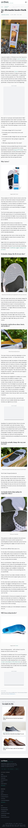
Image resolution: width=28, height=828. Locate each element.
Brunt (2, 781)
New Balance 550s (10, 662)
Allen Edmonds (4, 776)
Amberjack (3, 778)
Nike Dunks (17, 662)
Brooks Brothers (4, 780)
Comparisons (3, 811)
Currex (16, 71)
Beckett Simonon (4, 794)
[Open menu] (26, 2)
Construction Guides (5, 813)
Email (17, 769)
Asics (2, 793)
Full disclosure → (12, 693)
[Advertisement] (14, 101)
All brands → (3, 785)
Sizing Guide (3, 815)
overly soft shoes (21, 59)
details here (22, 826)
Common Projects (4, 796)
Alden (2, 774)
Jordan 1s (3, 662)
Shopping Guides (7, 7)
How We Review (4, 807)
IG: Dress (4, 769)
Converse (3, 798)
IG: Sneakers (11, 769)
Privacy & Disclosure (5, 817)
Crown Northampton (5, 800)
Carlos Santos (4, 783)
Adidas (2, 791)
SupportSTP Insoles (18, 150)
